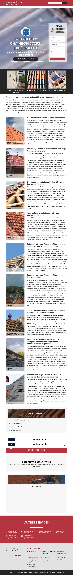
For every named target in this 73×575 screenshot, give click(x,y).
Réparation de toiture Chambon (29, 532)
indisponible (13, 2)
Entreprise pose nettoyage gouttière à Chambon (13, 537)
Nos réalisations (25, 59)
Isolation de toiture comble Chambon (13, 532)
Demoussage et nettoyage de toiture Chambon (29, 537)
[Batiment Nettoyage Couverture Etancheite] (18, 7)
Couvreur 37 (32, 551)
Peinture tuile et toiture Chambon (59, 532)
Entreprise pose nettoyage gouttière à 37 (34, 560)
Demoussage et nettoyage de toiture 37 (61, 553)
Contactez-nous (44, 572)
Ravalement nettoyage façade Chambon (45, 532)
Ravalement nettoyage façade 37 (47, 560)
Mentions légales (33, 572)
